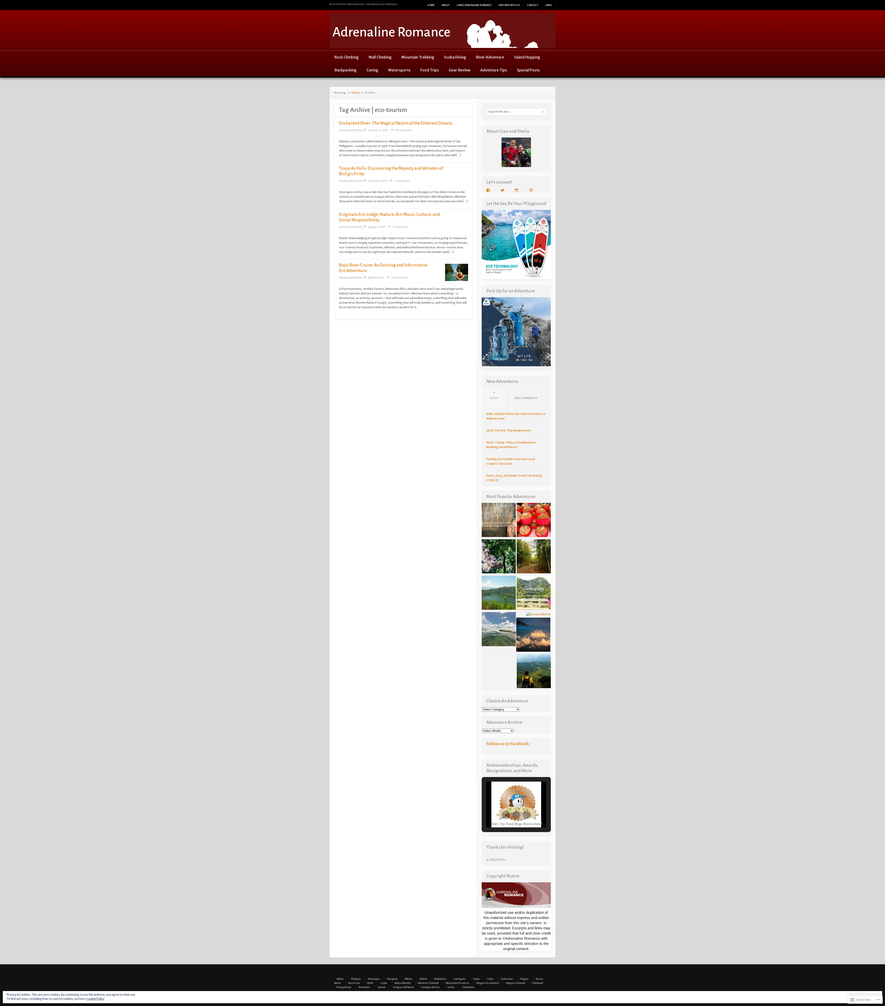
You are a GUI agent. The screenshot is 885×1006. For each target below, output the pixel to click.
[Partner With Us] (538, 614)
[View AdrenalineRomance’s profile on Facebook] (488, 190)
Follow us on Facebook (507, 743)
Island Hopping (527, 57)
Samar (381, 987)
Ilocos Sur (354, 983)
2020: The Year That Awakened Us (508, 430)
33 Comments (399, 277)
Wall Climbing (380, 57)
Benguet (392, 978)
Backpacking (345, 70)
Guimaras (507, 978)
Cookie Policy (95, 998)
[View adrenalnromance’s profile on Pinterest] (531, 190)
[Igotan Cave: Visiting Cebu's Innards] (499, 520)
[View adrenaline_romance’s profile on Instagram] (517, 190)
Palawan (537, 983)
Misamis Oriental (428, 983)
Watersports (399, 70)
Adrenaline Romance (391, 32)
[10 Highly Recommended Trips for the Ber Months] (533, 635)
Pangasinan (343, 987)
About (446, 5)
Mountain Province (457, 983)
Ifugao (524, 978)
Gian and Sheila (352, 130)
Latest (494, 398)
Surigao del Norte (403, 987)
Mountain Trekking (417, 57)
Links (548, 5)
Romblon (364, 987)
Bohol (423, 978)
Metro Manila (403, 983)
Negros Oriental (515, 983)
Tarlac (451, 987)
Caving (372, 70)
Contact (532, 5)
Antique (356, 978)
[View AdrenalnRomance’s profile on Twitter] (502, 190)
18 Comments (403, 130)
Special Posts (528, 70)
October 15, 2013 (378, 130)
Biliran (409, 978)
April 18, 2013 (376, 277)
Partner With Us (509, 5)
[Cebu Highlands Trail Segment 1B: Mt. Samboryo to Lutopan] (534, 557)
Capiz (476, 978)
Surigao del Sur (430, 987)
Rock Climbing (346, 57)
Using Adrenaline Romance (474, 5)
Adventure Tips (493, 70)
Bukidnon (440, 978)
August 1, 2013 (377, 227)
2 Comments (400, 227)
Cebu (490, 978)
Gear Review (459, 70)
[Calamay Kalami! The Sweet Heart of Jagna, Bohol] (534, 520)
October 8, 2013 (377, 180)
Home (431, 5)
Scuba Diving (455, 57)
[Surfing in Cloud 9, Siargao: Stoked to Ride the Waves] (499, 630)
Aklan (340, 978)
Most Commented (526, 398)
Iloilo (370, 983)
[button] (506, 815)
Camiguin (460, 978)
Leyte (384, 983)
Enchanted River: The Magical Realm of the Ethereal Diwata (395, 123)
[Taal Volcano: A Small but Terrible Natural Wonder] (499, 593)
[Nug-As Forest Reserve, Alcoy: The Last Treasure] (499, 557)
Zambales (468, 987)
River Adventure (490, 57)
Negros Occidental (487, 983)
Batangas (374, 978)
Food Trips (429, 70)
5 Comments (402, 180)
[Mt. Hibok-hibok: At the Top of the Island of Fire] (534, 671)
